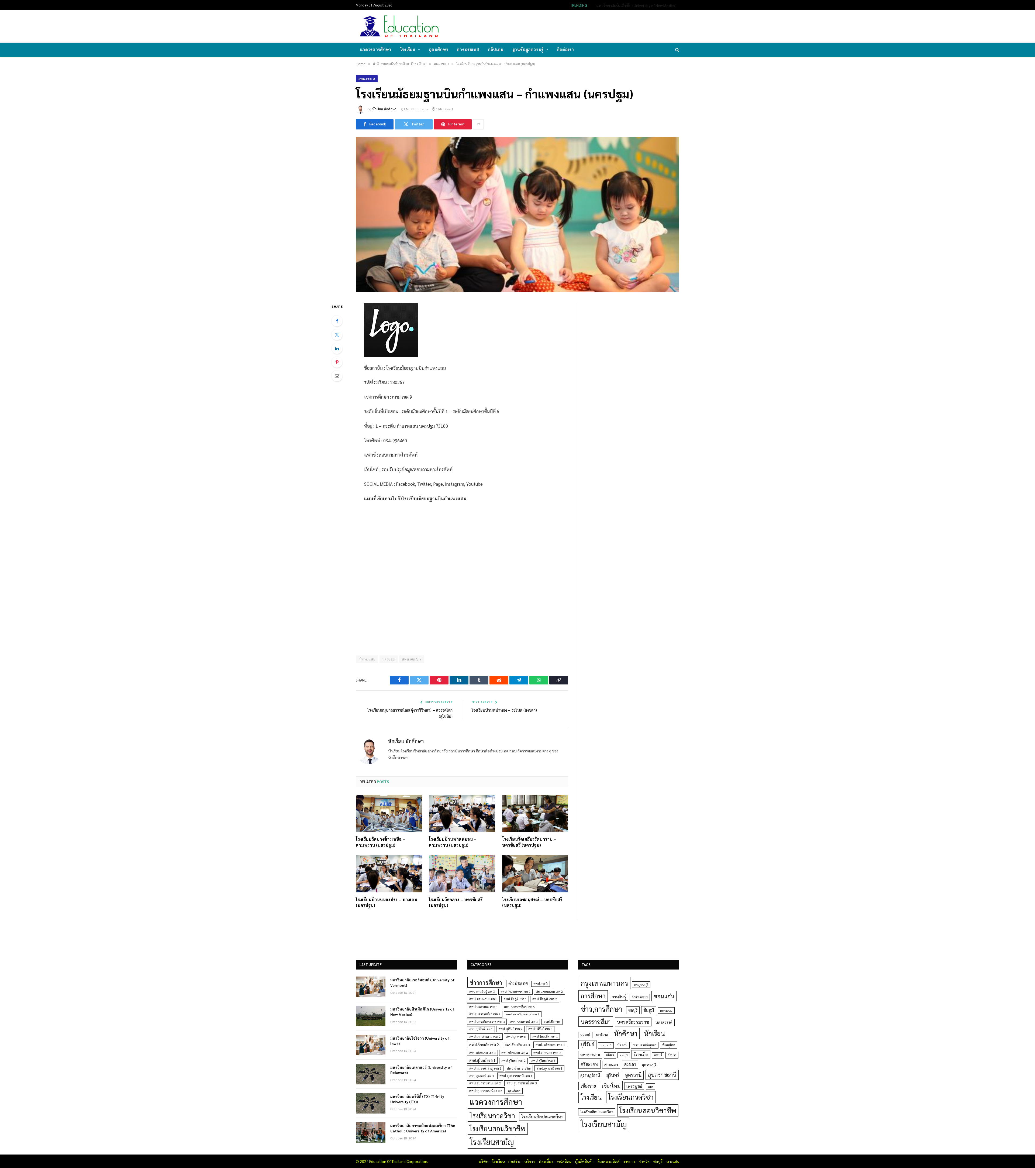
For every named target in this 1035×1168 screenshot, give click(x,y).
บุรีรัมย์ (587, 1044)
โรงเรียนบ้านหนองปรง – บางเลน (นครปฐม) (386, 902)
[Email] (337, 376)
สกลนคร (611, 1064)
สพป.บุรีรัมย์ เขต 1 (481, 1029)
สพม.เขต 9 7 (412, 659)
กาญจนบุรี (641, 984)
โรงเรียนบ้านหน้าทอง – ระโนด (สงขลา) (504, 710)
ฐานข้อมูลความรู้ (528, 49)
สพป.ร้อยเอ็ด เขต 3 (517, 1045)
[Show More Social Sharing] (478, 124)
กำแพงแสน (366, 659)
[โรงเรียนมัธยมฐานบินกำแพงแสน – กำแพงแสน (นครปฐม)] (517, 214)
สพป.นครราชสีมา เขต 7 (484, 1014)
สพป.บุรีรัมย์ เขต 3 (540, 1029)
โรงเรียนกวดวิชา (492, 1115)
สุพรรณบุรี (649, 1065)
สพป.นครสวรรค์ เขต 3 (524, 1022)
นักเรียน (654, 1033)
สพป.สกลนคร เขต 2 (547, 1052)
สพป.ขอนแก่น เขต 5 (483, 999)
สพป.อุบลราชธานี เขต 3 (521, 1083)
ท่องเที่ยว (546, 1161)
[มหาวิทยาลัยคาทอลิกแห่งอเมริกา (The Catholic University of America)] (370, 1132)
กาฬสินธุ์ (619, 996)
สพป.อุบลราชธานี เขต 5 (485, 1090)
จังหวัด (644, 1161)
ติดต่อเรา (565, 49)
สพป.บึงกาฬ (552, 1022)
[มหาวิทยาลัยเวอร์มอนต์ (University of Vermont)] (370, 987)
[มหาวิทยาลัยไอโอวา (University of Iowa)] (370, 1045)
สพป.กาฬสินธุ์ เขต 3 (482, 991)
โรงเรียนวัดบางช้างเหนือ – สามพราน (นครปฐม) (380, 842)
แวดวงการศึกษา (375, 49)
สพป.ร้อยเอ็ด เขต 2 (484, 1044)
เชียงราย (588, 1086)
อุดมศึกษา (438, 49)
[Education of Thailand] (399, 26)
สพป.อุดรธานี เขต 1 (549, 1068)
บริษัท (483, 1161)
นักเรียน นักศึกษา (384, 109)
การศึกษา (593, 996)
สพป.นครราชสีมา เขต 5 (519, 1007)
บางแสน (672, 1161)
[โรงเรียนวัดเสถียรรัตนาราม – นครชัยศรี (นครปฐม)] (535, 813)
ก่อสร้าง (514, 1161)
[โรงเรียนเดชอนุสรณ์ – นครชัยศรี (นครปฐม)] (535, 873)
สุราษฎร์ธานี (590, 1075)
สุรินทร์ (612, 1075)
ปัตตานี (622, 1045)
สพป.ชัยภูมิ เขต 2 (544, 999)
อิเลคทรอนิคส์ (608, 1161)
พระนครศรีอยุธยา (644, 1045)
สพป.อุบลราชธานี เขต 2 (485, 1083)
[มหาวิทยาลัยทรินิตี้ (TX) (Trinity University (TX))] (370, 1103)
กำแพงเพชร (640, 997)
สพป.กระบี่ (540, 984)
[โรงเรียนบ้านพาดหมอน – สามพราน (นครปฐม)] (462, 813)
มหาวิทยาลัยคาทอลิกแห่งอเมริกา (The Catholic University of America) (422, 1128)
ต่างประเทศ (468, 49)
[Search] (676, 50)
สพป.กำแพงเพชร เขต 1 (515, 991)
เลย (650, 1086)
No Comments (417, 109)
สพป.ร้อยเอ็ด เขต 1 (545, 1037)
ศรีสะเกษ (589, 1064)
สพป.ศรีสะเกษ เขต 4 (514, 1053)
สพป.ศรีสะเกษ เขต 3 (482, 1052)
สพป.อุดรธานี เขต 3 (481, 1076)
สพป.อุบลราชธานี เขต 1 (516, 1076)
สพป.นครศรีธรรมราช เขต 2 (522, 1014)
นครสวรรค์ (663, 1022)
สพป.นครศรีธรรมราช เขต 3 (487, 1021)
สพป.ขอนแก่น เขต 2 (549, 991)
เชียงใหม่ (611, 1085)
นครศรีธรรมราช (633, 1022)
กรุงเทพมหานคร (604, 983)
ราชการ (629, 1161)
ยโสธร (610, 1055)
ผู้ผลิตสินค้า (584, 1161)
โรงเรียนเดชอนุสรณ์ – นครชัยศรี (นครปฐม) (532, 902)
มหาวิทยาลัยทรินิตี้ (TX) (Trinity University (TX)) (417, 1099)
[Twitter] (337, 334)
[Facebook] (337, 321)
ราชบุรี (624, 1055)
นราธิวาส (602, 1035)
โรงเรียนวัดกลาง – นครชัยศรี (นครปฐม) (455, 902)
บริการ (529, 1161)
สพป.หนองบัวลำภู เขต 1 (485, 1068)
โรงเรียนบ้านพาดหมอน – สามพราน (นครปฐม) (453, 842)
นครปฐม (388, 659)
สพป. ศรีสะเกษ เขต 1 (550, 1045)
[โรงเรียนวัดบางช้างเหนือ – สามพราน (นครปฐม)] (389, 813)
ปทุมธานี (606, 1045)
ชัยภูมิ (648, 1010)
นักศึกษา (625, 1033)
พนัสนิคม (564, 1161)
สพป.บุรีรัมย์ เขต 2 (510, 1029)
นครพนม (666, 1010)
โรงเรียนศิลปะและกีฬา (542, 1116)
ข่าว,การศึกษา (601, 1008)
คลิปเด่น (496, 49)
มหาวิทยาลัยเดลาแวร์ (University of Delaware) (421, 1070)
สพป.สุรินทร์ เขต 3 (543, 1061)
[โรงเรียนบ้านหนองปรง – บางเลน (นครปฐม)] (389, 873)
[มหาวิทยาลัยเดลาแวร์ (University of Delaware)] (370, 1074)
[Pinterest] (337, 362)
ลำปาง (672, 1055)
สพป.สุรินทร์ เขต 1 (482, 1060)
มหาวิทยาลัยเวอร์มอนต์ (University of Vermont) (422, 982)
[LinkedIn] (337, 348)
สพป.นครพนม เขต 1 (483, 1007)
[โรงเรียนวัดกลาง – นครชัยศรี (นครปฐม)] (462, 873)
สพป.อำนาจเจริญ (519, 1068)
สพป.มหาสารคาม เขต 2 (485, 1037)
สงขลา (630, 1064)
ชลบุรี (632, 1010)
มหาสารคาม (590, 1054)
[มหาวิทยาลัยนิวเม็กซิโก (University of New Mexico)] (370, 1016)
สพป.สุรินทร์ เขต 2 (513, 1061)
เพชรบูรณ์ (634, 1086)
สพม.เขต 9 (366, 79)
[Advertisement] (580, 26)
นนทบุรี (585, 1035)
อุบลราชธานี (662, 1074)
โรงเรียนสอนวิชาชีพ (498, 1128)
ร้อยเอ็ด (641, 1054)
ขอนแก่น (664, 996)
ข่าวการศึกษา (486, 982)
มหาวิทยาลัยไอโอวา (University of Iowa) (419, 1041)
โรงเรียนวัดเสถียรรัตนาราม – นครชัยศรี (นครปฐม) (529, 842)
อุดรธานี (633, 1075)
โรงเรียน (408, 49)
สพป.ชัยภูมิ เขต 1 (515, 999)
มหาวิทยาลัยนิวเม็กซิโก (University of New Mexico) (636, 5)
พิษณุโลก (668, 1045)
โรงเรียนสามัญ (492, 1142)
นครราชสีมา (596, 1021)
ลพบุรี (658, 1055)
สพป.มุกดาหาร (516, 1036)
